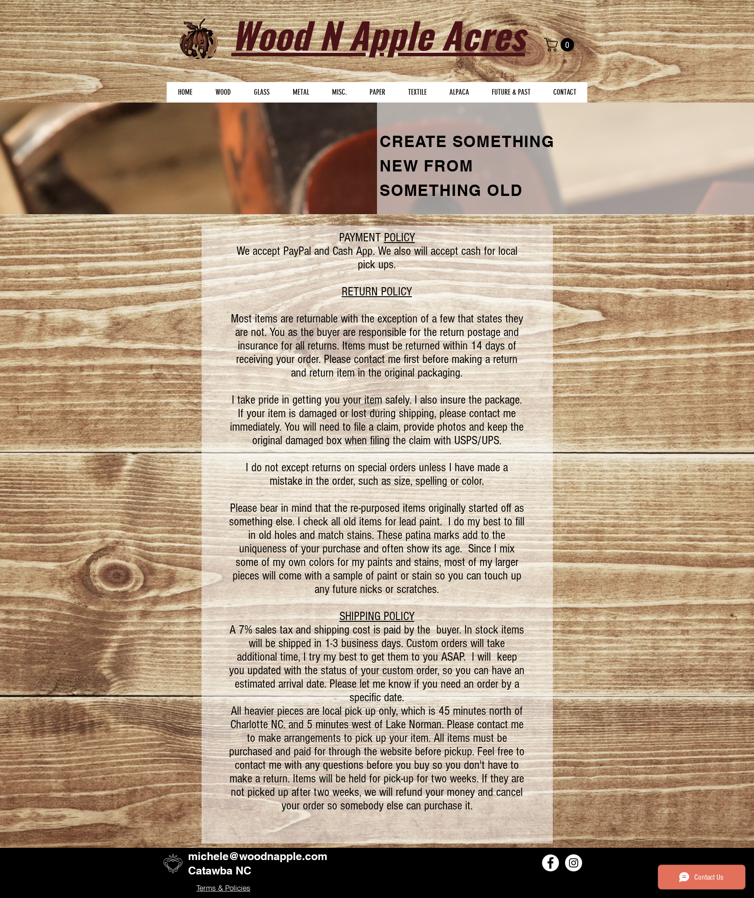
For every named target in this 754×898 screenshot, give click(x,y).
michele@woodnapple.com (257, 856)
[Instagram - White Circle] (573, 862)
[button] (560, 44)
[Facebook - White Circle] (550, 862)
